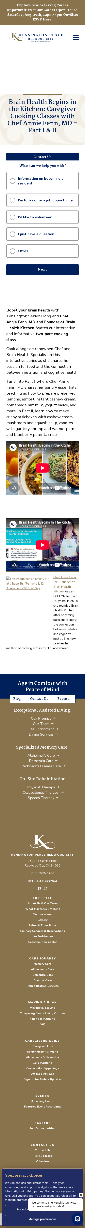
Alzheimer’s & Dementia (42, 1057)
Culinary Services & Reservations (42, 931)
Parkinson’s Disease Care (41, 766)
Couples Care (42, 980)
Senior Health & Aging (42, 1052)
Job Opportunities (42, 1128)
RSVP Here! (43, 19)
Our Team (41, 723)
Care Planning (42, 1063)
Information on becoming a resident (40, 181)
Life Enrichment (41, 729)
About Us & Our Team (43, 903)
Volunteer (42, 1161)
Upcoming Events (42, 1101)
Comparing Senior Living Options (42, 1013)
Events (63, 699)
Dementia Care (41, 760)
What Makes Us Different (42, 909)
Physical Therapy (41, 787)
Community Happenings (42, 1068)
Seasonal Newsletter (42, 942)
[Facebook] (39, 888)
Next (42, 269)
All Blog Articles (42, 1074)
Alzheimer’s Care (41, 755)
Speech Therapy (41, 797)
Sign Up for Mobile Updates (42, 1079)
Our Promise (41, 718)
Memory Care (42, 964)
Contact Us (39, 699)
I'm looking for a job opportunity (45, 200)
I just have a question (36, 234)
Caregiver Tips (43, 1046)
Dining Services (41, 734)
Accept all (23, 1209)
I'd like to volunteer (35, 217)
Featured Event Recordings (42, 1106)
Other (23, 251)
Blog (17, 699)
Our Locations (42, 914)
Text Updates (42, 1156)
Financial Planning (42, 1019)
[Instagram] (45, 888)
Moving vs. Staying (42, 1008)
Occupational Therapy (41, 792)
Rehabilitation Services (43, 986)
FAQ (42, 1024)
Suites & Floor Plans (43, 925)
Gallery (42, 920)
